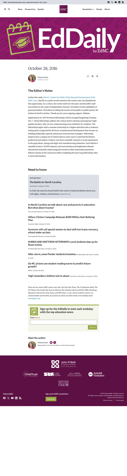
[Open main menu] (5, 9)
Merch (107, 9)
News (20, 9)
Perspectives (30, 9)
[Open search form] (9, 9)
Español (41, 9)
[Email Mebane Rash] (51, 342)
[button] (92, 76)
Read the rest (65, 194)
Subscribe (51, 399)
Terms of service (107, 400)
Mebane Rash (43, 77)
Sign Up (92, 327)
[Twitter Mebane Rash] (54, 342)
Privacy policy (120, 400)
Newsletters (87, 9)
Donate (99, 9)
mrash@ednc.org (34, 298)
